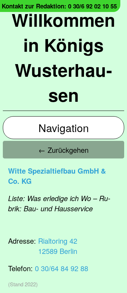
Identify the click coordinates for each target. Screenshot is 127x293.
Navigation (63, 127)
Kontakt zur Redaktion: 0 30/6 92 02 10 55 (59, 6)
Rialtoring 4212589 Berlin (57, 246)
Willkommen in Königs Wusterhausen (63, 57)
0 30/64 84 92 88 (61, 268)
